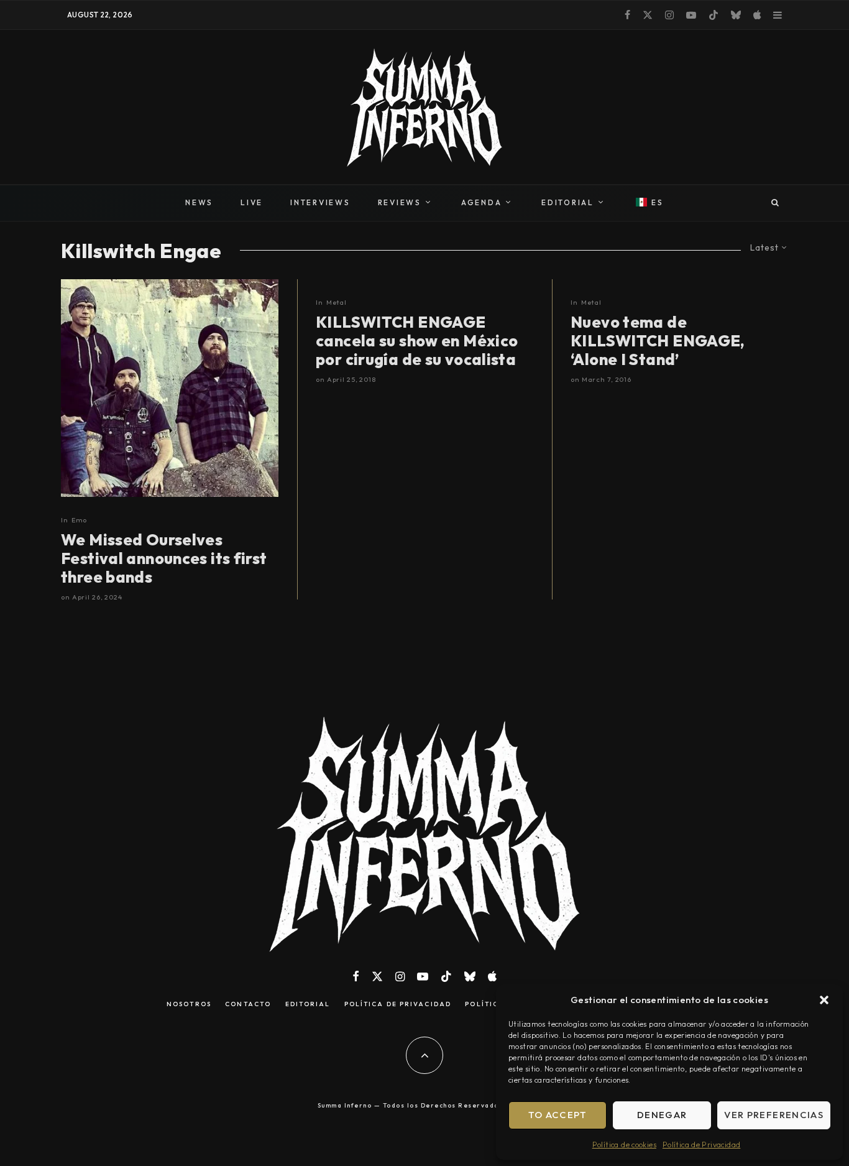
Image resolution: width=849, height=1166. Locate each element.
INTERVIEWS (320, 202)
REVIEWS (399, 202)
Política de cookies (624, 1144)
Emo (79, 520)
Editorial (308, 1004)
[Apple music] (757, 15)
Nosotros (189, 1004)
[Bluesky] (736, 15)
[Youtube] (691, 15)
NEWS (199, 202)
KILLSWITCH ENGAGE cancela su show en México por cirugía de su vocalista (417, 341)
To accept (557, 1115)
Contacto (248, 1004)
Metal (336, 302)
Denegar (662, 1115)
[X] (647, 15)
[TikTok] (713, 15)
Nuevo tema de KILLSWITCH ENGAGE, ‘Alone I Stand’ (658, 341)
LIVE (252, 202)
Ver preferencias (774, 1115)
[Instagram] (669, 15)
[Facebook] (627, 15)
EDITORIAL (567, 202)
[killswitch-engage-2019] (169, 388)
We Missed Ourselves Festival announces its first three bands (164, 558)
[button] (824, 1000)
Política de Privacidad (701, 1144)
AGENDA (481, 202)
